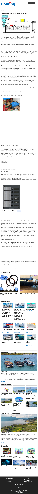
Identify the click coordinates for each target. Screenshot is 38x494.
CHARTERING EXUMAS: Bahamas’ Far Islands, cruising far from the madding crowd (31, 396)
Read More (3, 381)
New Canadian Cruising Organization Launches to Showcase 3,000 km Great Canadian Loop (18, 407)
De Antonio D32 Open (7, 341)
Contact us (19, 487)
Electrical (4, 10)
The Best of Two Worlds (5, 405)
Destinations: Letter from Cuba (6, 394)
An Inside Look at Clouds (18, 467)
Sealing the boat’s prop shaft (27, 293)
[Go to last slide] (1, 285)
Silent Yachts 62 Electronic (19, 341)
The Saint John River (18, 393)
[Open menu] (36, 4)
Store (33, 4)
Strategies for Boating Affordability (6, 455)
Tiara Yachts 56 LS (7, 330)
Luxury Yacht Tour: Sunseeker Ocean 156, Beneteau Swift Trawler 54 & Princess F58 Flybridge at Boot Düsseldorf (19, 314)
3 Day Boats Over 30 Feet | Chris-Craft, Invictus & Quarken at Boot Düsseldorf (7, 313)
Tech (2, 10)
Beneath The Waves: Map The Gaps (6, 466)
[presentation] (9, 284)
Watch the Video (5, 318)
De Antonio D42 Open (31, 330)
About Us (9, 480)
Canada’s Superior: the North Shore (30, 408)
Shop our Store (9, 481)
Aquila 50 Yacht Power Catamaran (31, 342)
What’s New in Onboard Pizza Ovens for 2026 (30, 456)
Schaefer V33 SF (31, 309)
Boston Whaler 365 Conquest (19, 330)
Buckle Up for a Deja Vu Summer (31, 467)
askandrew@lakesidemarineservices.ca (10, 268)
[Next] (36, 285)
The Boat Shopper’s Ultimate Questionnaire (18, 456)
